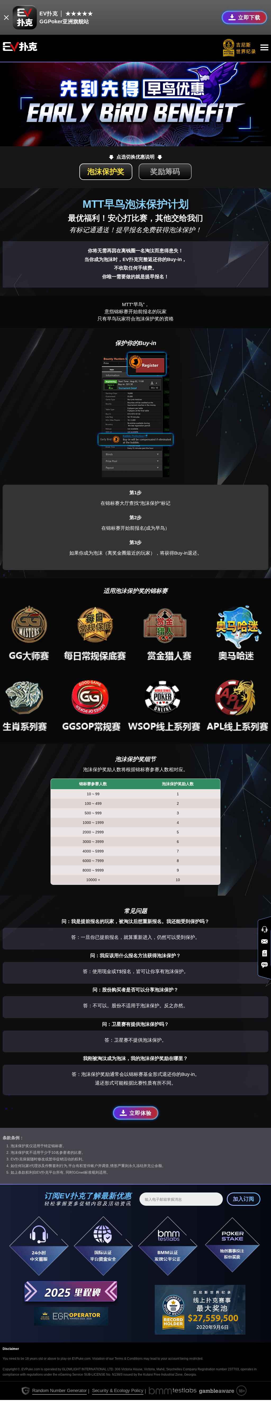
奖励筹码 (165, 171)
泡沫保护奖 (105, 171)
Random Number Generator (59, 1390)
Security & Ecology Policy (117, 1390)
